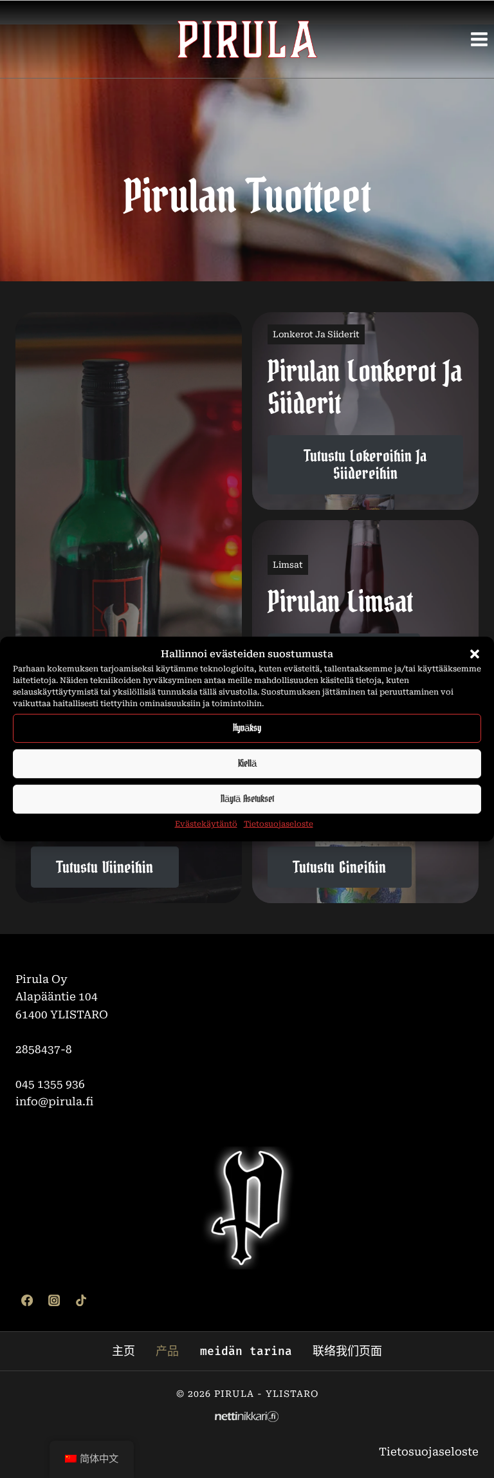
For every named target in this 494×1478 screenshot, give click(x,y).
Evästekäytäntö (206, 823)
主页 (123, 1351)
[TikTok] (81, 1300)
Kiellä (247, 763)
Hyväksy (247, 727)
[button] (474, 654)
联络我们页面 (347, 1351)
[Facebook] (27, 1300)
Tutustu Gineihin (339, 868)
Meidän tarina (246, 1351)
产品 (167, 1351)
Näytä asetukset (247, 798)
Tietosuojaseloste (278, 823)
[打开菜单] (479, 39)
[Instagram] (54, 1300)
